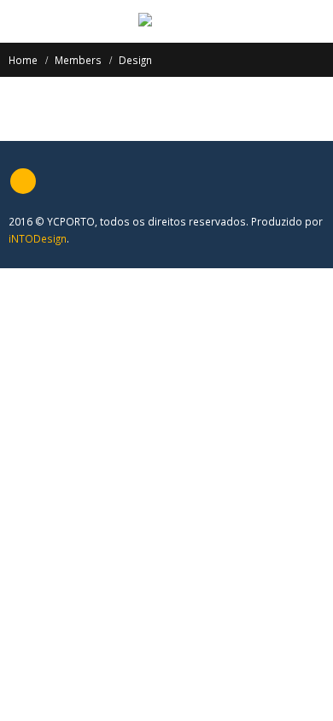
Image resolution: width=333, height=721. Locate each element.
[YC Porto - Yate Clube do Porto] (167, 20)
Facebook (23, 181)
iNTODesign (38, 238)
